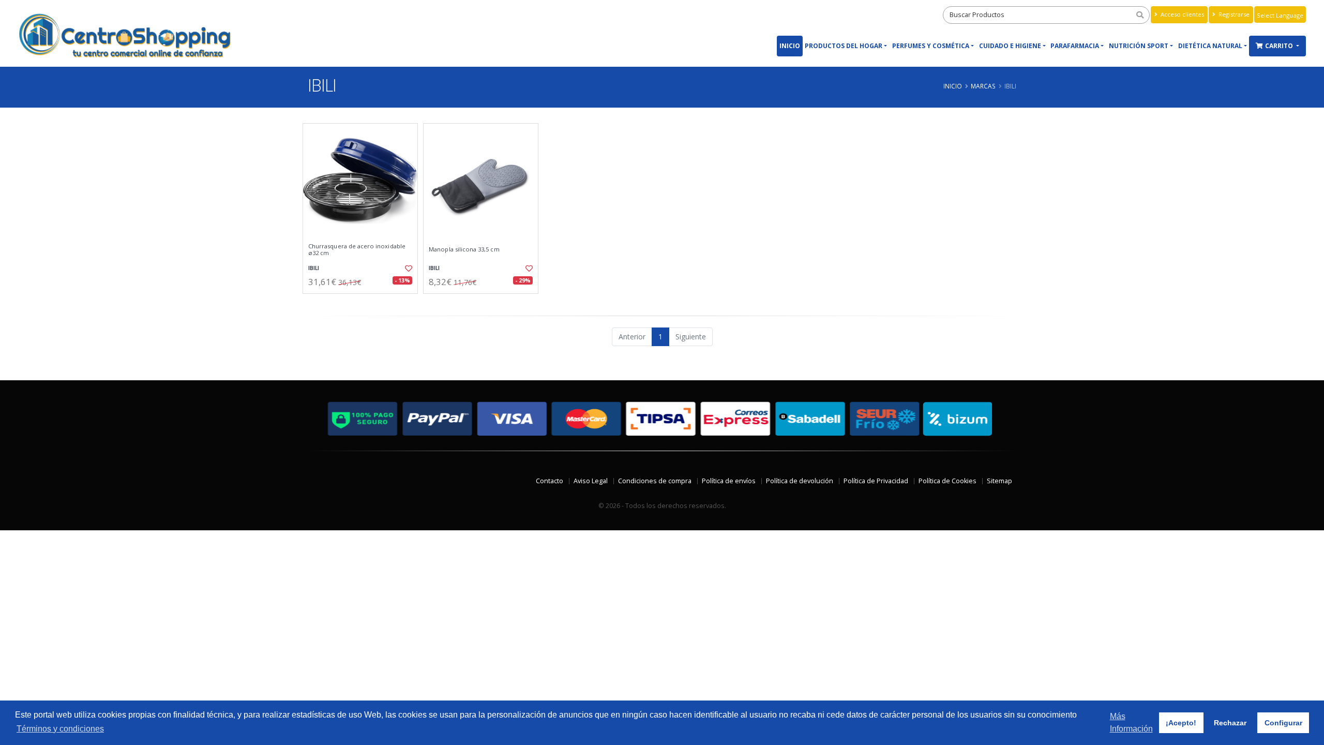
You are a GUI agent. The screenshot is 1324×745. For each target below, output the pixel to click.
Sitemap (999, 480)
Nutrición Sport (1138, 45)
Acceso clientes (1181, 14)
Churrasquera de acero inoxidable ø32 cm (356, 249)
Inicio (789, 45)
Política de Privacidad (876, 480)
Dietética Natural (1210, 45)
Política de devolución (799, 480)
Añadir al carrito (363, 302)
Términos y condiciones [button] (60, 728)
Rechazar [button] (1230, 723)
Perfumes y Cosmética (930, 45)
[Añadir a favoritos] (407, 268)
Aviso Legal (591, 480)
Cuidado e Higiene (1010, 45)
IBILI (313, 268)
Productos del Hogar (843, 45)
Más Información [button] (1131, 722)
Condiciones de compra (654, 480)
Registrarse (1233, 14)
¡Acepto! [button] (1181, 723)
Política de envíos (729, 480)
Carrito (1280, 45)
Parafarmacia (1074, 45)
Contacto (549, 480)
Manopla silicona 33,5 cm (464, 249)
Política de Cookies (947, 480)
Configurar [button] (1283, 723)
